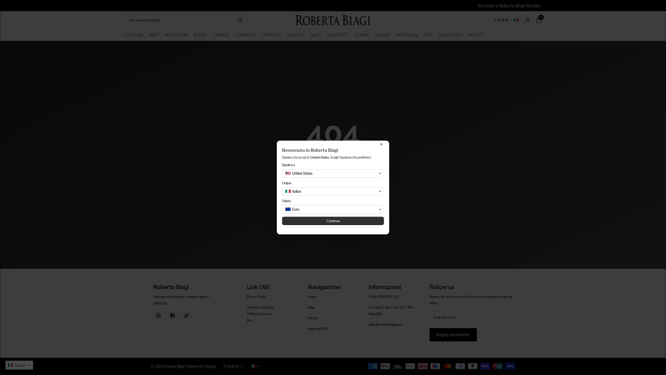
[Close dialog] (381, 144)
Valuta (286, 201)
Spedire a (288, 165)
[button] (333, 173)
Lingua (286, 183)
